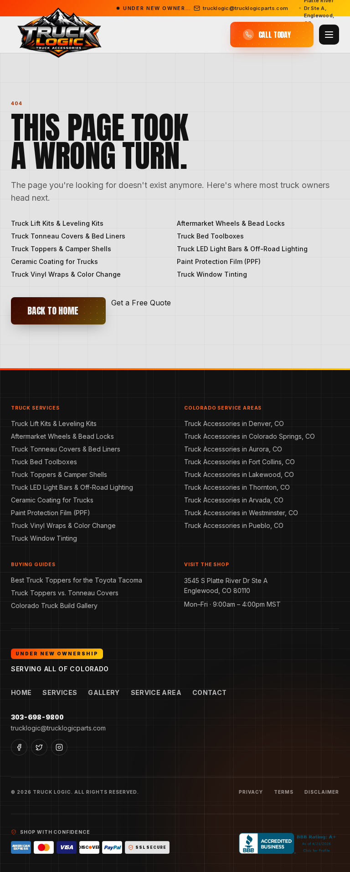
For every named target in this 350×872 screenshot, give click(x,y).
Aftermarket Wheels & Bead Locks (231, 223)
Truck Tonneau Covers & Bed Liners (68, 236)
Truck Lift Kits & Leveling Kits (57, 223)
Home (21, 692)
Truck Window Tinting (212, 274)
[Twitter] (39, 747)
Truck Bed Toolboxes (210, 236)
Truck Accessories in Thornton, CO (237, 487)
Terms (283, 792)
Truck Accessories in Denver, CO (234, 423)
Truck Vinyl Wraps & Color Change (66, 274)
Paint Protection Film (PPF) (219, 261)
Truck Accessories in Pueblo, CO (233, 525)
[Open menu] (329, 35)
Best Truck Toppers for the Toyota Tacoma (76, 580)
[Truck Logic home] (58, 34)
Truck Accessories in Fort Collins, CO (239, 462)
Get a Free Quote (141, 302)
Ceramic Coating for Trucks (54, 261)
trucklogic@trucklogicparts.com (58, 728)
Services (59, 692)
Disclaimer (321, 792)
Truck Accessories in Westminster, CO (241, 513)
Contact (209, 692)
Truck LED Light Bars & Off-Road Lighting (242, 249)
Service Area (156, 692)
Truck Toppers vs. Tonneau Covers (64, 593)
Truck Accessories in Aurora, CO (233, 449)
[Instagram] (59, 747)
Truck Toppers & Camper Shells (61, 249)
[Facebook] (19, 747)
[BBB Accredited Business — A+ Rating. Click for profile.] (289, 843)
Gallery (103, 692)
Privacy (251, 792)
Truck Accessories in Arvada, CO (233, 500)
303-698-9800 (37, 717)
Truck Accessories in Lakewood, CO (239, 474)
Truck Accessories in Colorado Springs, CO (249, 436)
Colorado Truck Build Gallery (54, 605)
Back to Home (52, 311)
